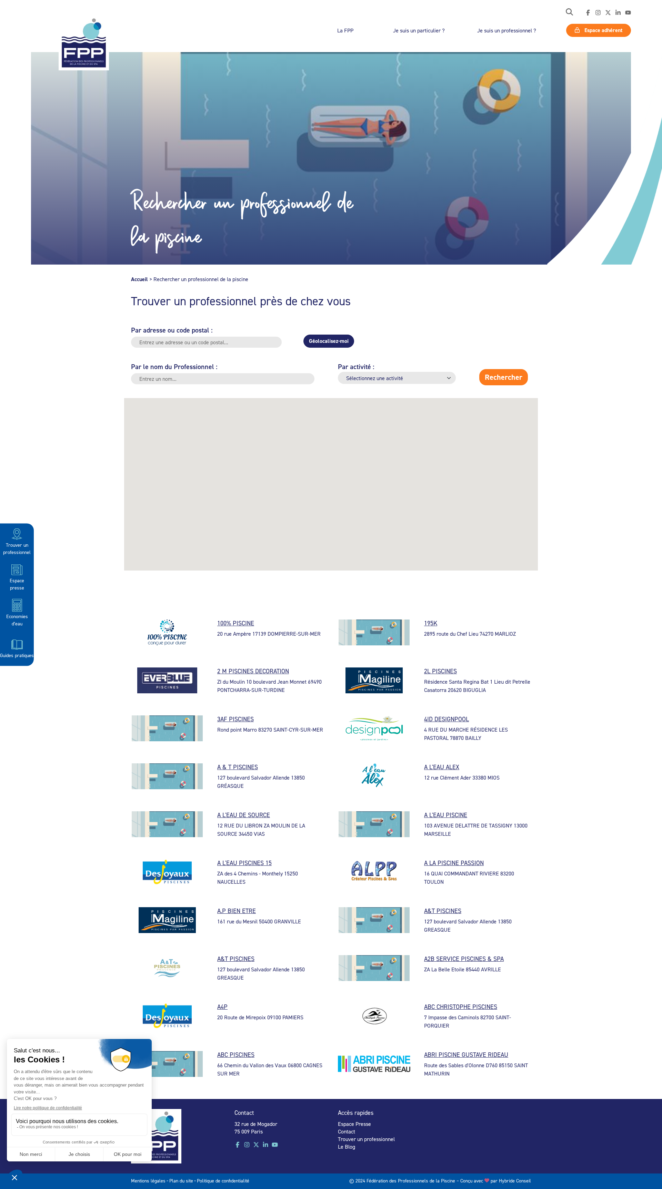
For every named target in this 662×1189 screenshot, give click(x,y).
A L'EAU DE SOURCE (243, 815)
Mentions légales (148, 1180)
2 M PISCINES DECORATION (253, 671)
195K (430, 623)
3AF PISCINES (235, 719)
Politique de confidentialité (223, 1180)
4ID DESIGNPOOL (446, 719)
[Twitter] (608, 12)
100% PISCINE (235, 623)
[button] (569, 12)
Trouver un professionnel (17, 548)
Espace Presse (354, 1123)
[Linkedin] (618, 12)
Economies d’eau (17, 619)
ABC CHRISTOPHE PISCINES (460, 1006)
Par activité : (356, 366)
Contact (346, 1131)
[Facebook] (588, 12)
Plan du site (181, 1180)
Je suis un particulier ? (419, 30)
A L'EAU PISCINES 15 (244, 862)
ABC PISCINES (235, 1054)
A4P (222, 1006)
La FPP (345, 30)
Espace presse (17, 583)
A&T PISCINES (442, 910)
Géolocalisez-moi (329, 341)
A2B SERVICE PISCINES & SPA (464, 958)
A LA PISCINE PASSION (454, 862)
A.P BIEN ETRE (236, 910)
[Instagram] (598, 12)
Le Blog (346, 1146)
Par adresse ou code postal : (172, 330)
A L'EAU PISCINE (445, 815)
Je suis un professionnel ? (506, 30)
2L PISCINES (440, 671)
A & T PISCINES (237, 767)
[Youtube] (628, 12)
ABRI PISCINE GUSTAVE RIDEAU (466, 1054)
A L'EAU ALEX (441, 767)
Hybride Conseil (515, 1180)
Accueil (139, 279)
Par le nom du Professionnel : (174, 366)
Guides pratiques (17, 655)
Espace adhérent (602, 30)
